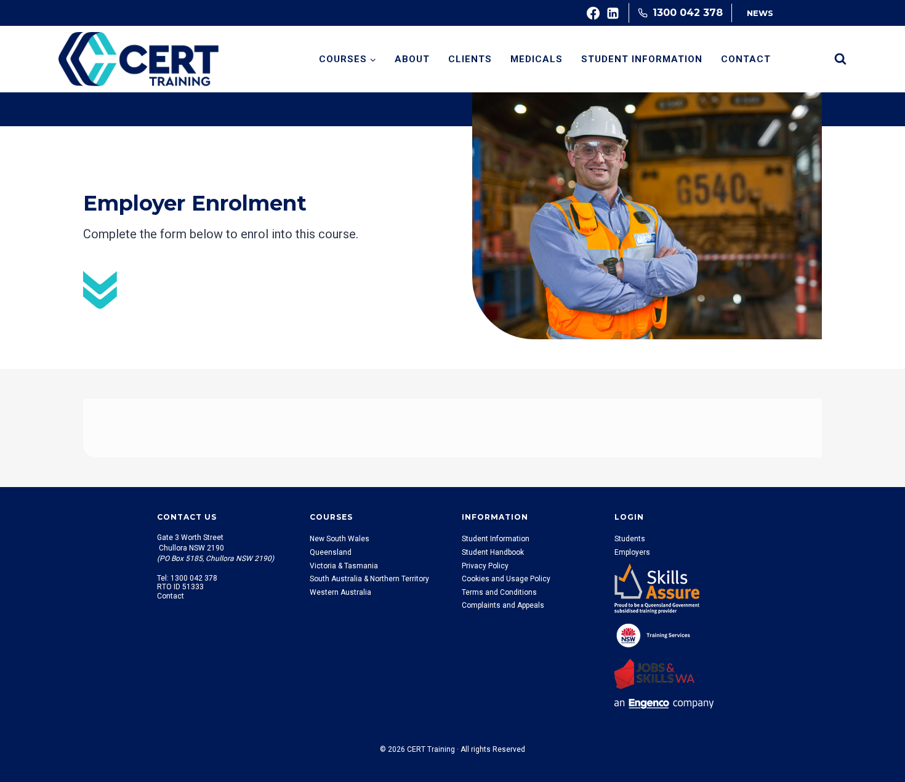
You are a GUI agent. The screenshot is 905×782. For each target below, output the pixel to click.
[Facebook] (593, 13)
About (412, 59)
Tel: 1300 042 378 (187, 578)
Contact (746, 59)
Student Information (641, 59)
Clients (470, 59)
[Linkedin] (613, 13)
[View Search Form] (840, 59)
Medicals (536, 59)
